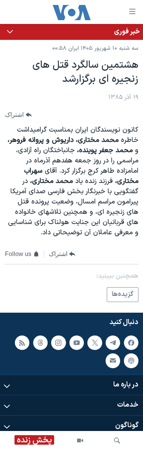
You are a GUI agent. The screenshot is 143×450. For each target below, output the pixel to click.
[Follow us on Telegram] (113, 343)
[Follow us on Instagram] (58, 343)
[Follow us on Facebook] (131, 343)
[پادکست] (131, 361)
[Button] (18, 115)
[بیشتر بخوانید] (71, 32)
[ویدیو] (80, 440)
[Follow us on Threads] (40, 343)
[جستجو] (117, 440)
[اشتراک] (113, 361)
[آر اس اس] (22, 343)
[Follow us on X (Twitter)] (94, 343)
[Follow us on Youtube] (76, 343)
